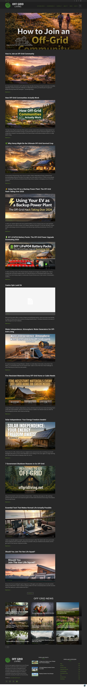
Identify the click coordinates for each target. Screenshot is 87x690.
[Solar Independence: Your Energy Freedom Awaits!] (30, 436)
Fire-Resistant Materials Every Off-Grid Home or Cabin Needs (30, 376)
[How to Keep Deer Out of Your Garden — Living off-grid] (43, 623)
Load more (30, 593)
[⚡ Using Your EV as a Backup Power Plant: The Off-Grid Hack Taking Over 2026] (30, 207)
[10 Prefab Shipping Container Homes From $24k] (35, 669)
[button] (80, 5)
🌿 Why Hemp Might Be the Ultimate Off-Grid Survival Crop (29, 143)
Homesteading (63, 671)
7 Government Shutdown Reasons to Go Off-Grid (24, 464)
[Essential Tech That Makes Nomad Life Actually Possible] (30, 524)
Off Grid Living (9, 47)
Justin (7, 313)
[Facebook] (74, 1)
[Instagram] (77, 1)
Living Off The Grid (64, 669)
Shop (75, 6)
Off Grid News (9, 643)
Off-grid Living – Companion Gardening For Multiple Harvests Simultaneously (68, 626)
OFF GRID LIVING (40, 6)
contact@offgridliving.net (15, 677)
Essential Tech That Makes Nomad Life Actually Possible (28, 508)
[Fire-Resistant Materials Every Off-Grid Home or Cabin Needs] (30, 392)
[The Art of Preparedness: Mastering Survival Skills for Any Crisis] (43, 638)
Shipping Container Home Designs (46, 673)
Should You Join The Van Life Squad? (20, 552)
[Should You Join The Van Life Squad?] (30, 568)
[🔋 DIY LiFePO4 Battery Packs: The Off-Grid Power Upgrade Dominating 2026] (30, 255)
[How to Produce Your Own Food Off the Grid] (43, 609)
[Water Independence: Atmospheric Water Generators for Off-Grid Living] (30, 348)
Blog (61, 663)
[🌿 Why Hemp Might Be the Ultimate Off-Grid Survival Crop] (30, 159)
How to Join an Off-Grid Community (19, 54)
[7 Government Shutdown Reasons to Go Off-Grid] (30, 480)
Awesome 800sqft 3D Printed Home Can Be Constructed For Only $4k (17, 612)
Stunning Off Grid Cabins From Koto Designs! (17, 641)
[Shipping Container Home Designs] (35, 674)
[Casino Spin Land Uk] (30, 301)
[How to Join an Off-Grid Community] (43, 31)
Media (71, 6)
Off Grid (61, 665)
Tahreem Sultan (35, 629)
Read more (7, 92)
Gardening (62, 679)
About (65, 6)
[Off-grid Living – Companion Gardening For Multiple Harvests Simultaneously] (69, 623)
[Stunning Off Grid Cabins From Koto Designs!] (18, 638)
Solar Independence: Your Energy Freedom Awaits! (25, 420)
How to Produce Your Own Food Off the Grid (43, 613)
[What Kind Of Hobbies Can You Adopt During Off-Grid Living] (18, 623)
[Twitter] (81, 1)
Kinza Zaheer (9, 629)
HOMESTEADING (50, 6)
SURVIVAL (59, 6)
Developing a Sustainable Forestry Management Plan (66, 612)
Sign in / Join (7, 0)
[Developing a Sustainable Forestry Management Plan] (69, 609)
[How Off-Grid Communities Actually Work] (30, 114)
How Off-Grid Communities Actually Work (22, 98)
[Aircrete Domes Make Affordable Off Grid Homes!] (69, 638)
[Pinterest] (79, 1)
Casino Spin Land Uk (13, 285)
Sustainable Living (64, 673)
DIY (61, 675)
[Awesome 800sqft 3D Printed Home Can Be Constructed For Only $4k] (18, 609)
